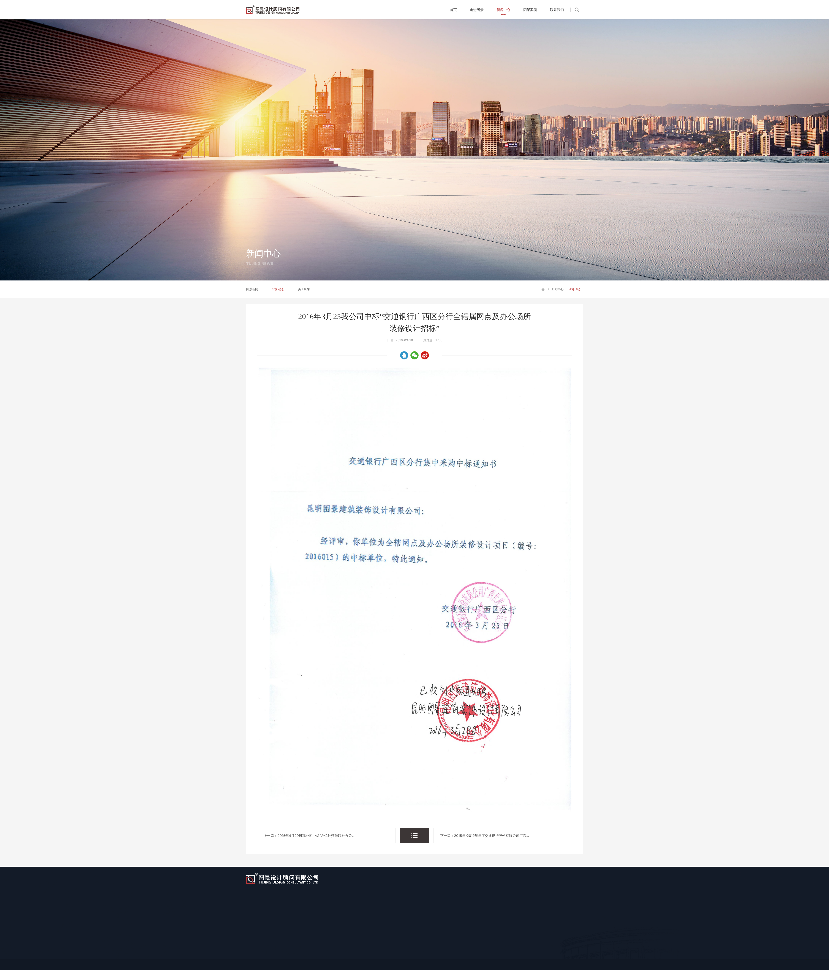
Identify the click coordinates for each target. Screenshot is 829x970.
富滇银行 (427, 955)
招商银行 (456, 947)
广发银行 (324, 955)
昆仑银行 (347, 955)
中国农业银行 (327, 947)
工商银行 (301, 947)
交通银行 (398, 947)
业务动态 (278, 289)
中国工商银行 (451, 933)
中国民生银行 (528, 947)
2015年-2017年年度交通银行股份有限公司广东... (491, 835)
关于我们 (386, 933)
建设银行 (376, 947)
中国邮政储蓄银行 (427, 947)
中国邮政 (508, 955)
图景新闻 (252, 289)
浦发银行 (502, 947)
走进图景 (477, 10)
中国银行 (353, 947)
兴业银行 (479, 947)
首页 (453, 10)
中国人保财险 (557, 955)
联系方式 (483, 933)
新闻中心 (503, 10)
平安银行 (583, 947)
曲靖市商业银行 (587, 955)
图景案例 (530, 10)
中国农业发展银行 (479, 955)
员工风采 (304, 289)
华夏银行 (301, 955)
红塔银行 (450, 955)
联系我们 (557, 10)
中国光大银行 (557, 947)
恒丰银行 (531, 955)
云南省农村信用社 (398, 955)
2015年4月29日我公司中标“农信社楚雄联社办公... (315, 835)
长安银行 (370, 955)
